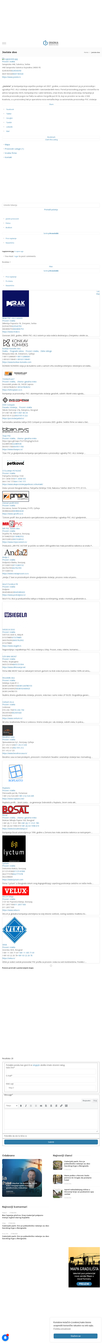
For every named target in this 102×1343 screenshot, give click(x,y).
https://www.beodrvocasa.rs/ (14, 753)
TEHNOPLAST (8, 379)
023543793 (17, 326)
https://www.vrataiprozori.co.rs (15, 573)
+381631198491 (23, 359)
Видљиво (87, 1100)
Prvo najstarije (11, 238)
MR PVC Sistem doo (11, 528)
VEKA (4, 944)
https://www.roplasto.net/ (13, 798)
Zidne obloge (46, 351)
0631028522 (18, 539)
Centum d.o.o (8, 702)
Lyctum (5, 863)
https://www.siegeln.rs (11, 646)
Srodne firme (11, 153)
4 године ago (19, 251)
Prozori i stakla (8, 61)
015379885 (17, 637)
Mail (7, 131)
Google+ (9, 118)
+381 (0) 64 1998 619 (30, 826)
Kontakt (8, 157)
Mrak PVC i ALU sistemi (12, 318)
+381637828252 (23, 387)
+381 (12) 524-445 (26, 796)
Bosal (4, 815)
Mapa (7, 144)
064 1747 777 (20, 481)
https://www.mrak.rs (11, 331)
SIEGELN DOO (8, 629)
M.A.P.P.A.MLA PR (10, 584)
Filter (51, 266)
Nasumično (10, 243)
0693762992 (18, 640)
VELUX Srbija (7, 896)
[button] (11, 1105)
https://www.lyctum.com (12, 879)
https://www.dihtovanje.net (14, 667)
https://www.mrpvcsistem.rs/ (14, 542)
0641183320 (18, 74)
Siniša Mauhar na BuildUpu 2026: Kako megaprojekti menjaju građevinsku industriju (21, 1185)
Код (95, 1100)
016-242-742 (18, 710)
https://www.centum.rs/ (12, 718)
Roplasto (6, 788)
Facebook (10, 109)
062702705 (17, 568)
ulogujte (36, 1065)
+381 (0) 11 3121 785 (30, 823)
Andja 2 (5, 557)
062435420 (17, 712)
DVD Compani (8, 405)
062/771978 (18, 874)
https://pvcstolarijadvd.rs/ (13, 418)
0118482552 (18, 536)
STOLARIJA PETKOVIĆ (11, 470)
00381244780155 (24, 686)
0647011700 (18, 446)
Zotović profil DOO (10, 503)
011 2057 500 (20, 904)
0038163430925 (23, 688)
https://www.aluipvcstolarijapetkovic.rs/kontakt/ (22, 484)
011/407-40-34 (21, 412)
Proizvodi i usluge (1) (14, 148)
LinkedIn (9, 127)
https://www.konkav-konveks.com (16, 362)
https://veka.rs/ (8, 958)
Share (51, 104)
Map (98, 294)
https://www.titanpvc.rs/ (12, 449)
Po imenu (9, 281)
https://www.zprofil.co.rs (12, 513)
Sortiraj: (51, 233)
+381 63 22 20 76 (24, 955)
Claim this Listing (51, 139)
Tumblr (9, 122)
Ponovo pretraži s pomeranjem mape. (18, 968)
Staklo (5, 351)
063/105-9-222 (21, 415)
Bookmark (51, 137)
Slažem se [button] (76, 1336)
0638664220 (18, 511)
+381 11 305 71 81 (26, 952)
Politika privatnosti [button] (62, 1329)
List (98, 291)
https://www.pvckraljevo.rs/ (14, 595)
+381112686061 (23, 356)
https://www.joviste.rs (11, 77)
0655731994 (18, 664)
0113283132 (18, 565)
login (16, 256)
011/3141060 (19, 871)
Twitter (9, 114)
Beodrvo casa (8, 737)
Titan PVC (6, 436)
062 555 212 (18, 747)
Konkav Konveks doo (11, 348)
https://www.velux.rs (11, 910)
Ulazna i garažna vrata (26, 381)
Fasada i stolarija (9, 407)
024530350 (16, 70)
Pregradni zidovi (16, 351)
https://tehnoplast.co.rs (12, 390)
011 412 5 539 (21, 745)
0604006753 (18, 329)
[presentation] (11, 1106)
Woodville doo (8, 678)
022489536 (17, 444)
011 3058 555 (20, 478)
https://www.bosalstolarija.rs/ (14, 828)
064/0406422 (19, 592)
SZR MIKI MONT (9, 656)
